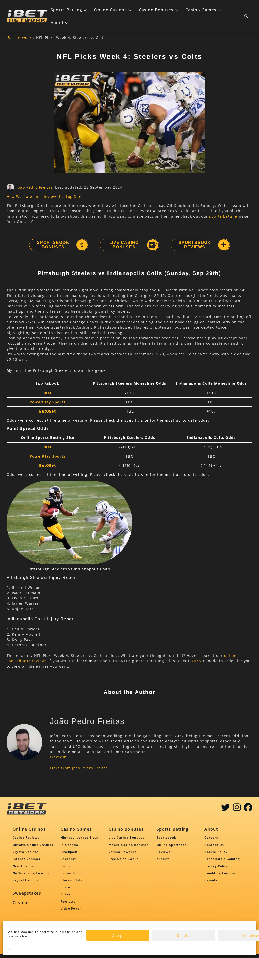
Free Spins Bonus (124, 859)
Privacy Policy (216, 866)
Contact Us (214, 845)
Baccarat (68, 859)
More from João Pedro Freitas (79, 768)
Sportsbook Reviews (195, 244)
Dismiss (183, 935)
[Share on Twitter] (225, 809)
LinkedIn (58, 757)
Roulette (68, 901)
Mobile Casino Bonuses (129, 845)
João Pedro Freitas (35, 187)
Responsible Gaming (222, 859)
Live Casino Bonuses (124, 244)
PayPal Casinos (26, 880)
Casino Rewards (122, 852)
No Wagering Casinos (31, 873)
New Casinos (24, 866)
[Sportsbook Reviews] (223, 244)
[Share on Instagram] (237, 809)
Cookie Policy (215, 852)
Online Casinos (110, 10)
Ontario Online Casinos (33, 845)
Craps (66, 866)
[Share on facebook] (248, 809)
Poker (66, 894)
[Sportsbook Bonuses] (81, 244)
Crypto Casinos (26, 852)
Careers (211, 837)
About (57, 22)
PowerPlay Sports (48, 402)
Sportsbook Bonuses (53, 244)
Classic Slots (71, 880)
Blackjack (69, 852)
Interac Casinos (26, 859)
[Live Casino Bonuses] (152, 244)
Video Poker (71, 908)
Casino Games (201, 10)
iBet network (18, 37)
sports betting (223, 216)
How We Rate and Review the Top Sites (45, 196)
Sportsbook (166, 837)
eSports (163, 859)
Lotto (65, 887)
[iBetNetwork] (27, 16)
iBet (48, 392)
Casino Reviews (26, 837)
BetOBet (47, 411)
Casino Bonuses (156, 10)
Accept (118, 935)
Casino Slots (71, 873)
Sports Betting (66, 10)
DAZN (196, 660)
